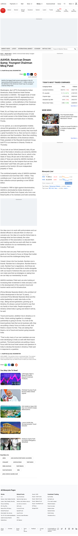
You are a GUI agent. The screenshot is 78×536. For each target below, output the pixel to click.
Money (39, 4)
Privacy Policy (18, 529)
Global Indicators (51, 503)
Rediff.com (53, 528)
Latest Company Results (6, 517)
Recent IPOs (3, 508)
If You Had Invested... (52, 501)
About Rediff (2, 529)
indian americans (7, 466)
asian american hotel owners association (21, 458)
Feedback (33, 528)
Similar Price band (5, 510)
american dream (17, 462)
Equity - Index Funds (36, 496)
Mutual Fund (46, 48)
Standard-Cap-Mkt (48, 99)
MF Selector (19, 520)
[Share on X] (62, 530)
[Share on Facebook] (28, 74)
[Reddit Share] (35, 74)
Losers (44, 10)
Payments (13, 4)
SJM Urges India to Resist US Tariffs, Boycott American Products (28, 376)
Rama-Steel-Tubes (48, 103)
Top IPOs (5, 506)
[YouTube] (73, 530)
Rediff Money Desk (7, 70)
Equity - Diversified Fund (37, 503)
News (28, 4)
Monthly (13, 499)
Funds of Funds (20, 508)
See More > (74, 106)
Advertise (10, 528)
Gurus (59, 4)
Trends (51, 10)
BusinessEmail (50, 4)
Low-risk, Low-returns (21, 503)
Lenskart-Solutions (48, 90)
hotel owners (30, 462)
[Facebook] (65, 530)
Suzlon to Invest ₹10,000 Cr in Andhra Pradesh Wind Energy (68, 128)
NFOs (18, 517)
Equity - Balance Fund (37, 501)
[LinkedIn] (76, 530)
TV (64, 4)
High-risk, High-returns (22, 499)
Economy (37, 48)
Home (4, 4)
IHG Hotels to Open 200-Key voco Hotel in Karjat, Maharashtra (29, 407)
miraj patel (5, 462)
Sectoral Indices (51, 510)
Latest (14, 48)
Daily (6, 499)
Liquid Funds (20, 513)
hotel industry (20, 466)
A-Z (1, 496)
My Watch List (51, 499)
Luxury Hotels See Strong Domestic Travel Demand (29, 424)
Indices (9, 10)
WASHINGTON (17, 70)
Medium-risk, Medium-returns (23, 501)
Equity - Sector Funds (37, 499)
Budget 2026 (35, 508)
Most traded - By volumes (6, 513)
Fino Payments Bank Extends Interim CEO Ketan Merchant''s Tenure (68, 116)
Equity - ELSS (35, 494)
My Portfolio (66, 10)
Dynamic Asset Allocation (22, 515)
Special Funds (20, 510)
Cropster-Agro (46, 96)
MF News (34, 506)
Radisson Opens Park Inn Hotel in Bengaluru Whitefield (29, 440)
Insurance (30, 10)
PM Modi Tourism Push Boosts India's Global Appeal (29, 391)
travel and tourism (7, 470)
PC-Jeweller (46, 93)
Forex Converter (51, 506)
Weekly (9, 499)
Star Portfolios (58, 10)
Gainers (38, 10)
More (70, 4)
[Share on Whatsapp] (24, 74)
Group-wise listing (5, 503)
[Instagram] (69, 530)
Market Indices (51, 508)
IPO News (9, 508)
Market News (5, 48)
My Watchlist (73, 10)
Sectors (16, 10)
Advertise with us (51, 515)
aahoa (4, 458)
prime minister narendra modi (10, 474)
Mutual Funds (23, 10)
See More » (74, 138)
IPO (1, 506)
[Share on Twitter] (31, 74)
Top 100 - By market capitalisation (8, 515)
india (18, 470)
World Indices (51, 513)
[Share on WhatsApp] (58, 530)
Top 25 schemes (20, 496)
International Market (25, 48)
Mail (22, 4)
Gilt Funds (19, 506)
